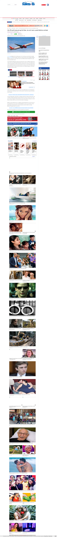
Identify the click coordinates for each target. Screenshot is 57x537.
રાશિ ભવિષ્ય (40, 18)
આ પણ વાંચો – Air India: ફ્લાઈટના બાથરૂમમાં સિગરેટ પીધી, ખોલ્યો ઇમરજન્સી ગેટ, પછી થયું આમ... (21, 94)
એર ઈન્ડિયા (8, 56)
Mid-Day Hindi (31, 1)
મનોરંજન (20, 18)
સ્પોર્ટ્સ (23, 18)
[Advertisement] (28, 11)
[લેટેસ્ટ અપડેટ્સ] (15, 18)
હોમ (7, 28)
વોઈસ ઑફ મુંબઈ (34, 20)
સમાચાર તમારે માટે (21, 20)
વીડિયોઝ (37, 18)
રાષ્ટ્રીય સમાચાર (13, 28)
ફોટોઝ (34, 18)
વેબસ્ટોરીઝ (31, 18)
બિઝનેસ (44, 18)
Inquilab (28, 1)
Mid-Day (25, 1)
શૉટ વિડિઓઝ (29, 20)
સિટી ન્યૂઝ (16, 20)
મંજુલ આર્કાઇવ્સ (40, 20)
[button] (33, 74)
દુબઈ (10, 57)
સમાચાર (17, 18)
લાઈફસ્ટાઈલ (27, 18)
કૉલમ (25, 20)
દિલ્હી (11, 57)
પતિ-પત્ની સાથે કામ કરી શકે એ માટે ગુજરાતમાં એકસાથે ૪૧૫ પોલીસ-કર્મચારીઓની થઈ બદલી (43, 63)
